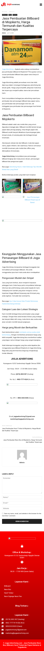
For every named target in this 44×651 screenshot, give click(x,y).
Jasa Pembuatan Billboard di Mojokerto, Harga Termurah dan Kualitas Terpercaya (20, 23)
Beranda (4, 12)
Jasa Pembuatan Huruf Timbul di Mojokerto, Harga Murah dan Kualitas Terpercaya (21, 430)
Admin (4, 33)
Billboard (11, 12)
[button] (41, 5)
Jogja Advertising (7, 69)
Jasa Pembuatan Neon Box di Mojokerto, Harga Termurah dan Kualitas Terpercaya (22, 441)
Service (15, 15)
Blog (10, 15)
